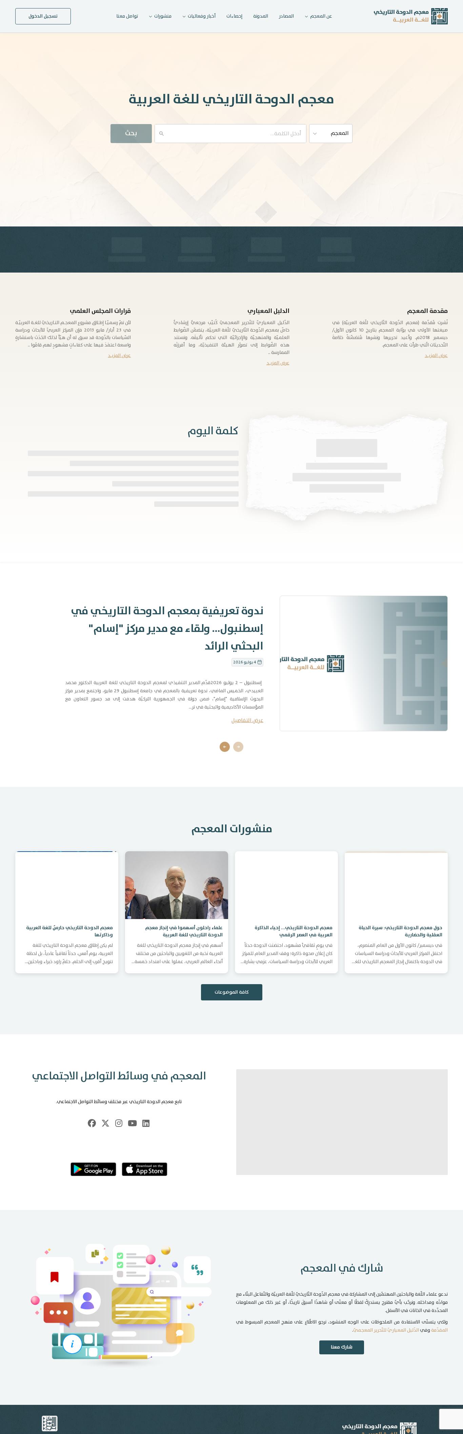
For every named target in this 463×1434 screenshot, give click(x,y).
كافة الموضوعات (232, 1007)
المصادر (286, 16)
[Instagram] (119, 1138)
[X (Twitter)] (105, 1138)
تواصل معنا (127, 16)
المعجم (340, 133)
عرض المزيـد (436, 355)
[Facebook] (92, 1138)
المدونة (260, 16)
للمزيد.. (231, 532)
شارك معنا (342, 1362)
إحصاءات (234, 16)
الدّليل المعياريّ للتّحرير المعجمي (386, 1345)
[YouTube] (132, 1138)
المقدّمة (439, 1345)
